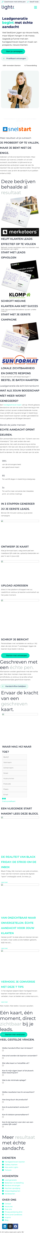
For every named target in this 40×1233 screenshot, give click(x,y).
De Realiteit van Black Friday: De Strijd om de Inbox (18, 862)
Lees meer (4, 882)
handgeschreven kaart (12, 405)
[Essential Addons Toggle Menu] (36, 7)
